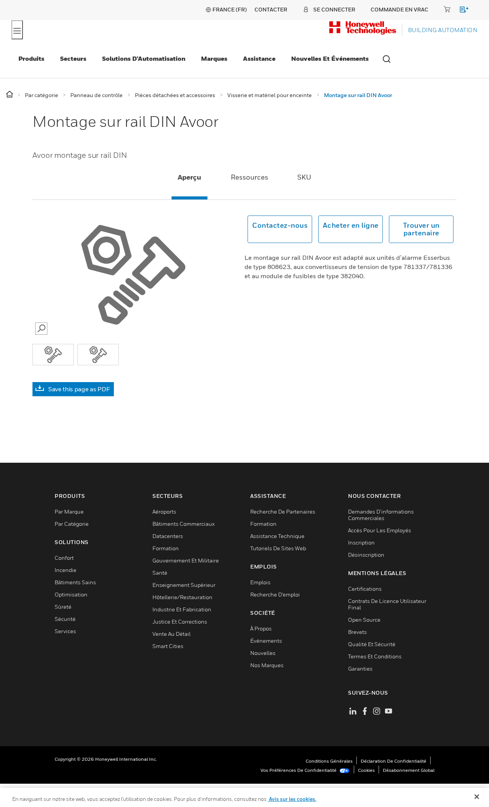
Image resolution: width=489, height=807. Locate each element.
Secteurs (73, 58)
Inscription (361, 542)
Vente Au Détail (171, 633)
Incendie (65, 570)
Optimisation (71, 594)
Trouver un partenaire (421, 229)
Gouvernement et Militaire (185, 560)
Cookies (366, 770)
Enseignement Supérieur (183, 585)
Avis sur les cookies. (292, 799)
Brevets (357, 632)
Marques (214, 58)
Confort (64, 557)
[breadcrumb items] (10, 95)
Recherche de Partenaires (282, 511)
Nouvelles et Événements (330, 58)
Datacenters (167, 536)
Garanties (360, 668)
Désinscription (366, 554)
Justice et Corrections (179, 621)
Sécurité (65, 619)
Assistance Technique (277, 536)
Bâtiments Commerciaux (183, 523)
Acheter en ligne (351, 225)
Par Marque (69, 511)
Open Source (364, 619)
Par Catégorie (72, 523)
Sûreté (63, 606)
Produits (31, 58)
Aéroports (164, 511)
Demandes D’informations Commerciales (381, 514)
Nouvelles (262, 653)
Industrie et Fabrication (181, 609)
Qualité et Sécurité (371, 644)
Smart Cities (167, 646)
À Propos (261, 628)
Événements (266, 640)
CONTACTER (270, 9)
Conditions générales (329, 761)
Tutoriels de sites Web (278, 548)
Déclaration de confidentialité (393, 761)
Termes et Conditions (375, 656)
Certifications (365, 588)
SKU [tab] (304, 177)
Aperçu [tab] (189, 177)
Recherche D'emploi (275, 594)
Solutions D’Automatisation (143, 58)
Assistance (259, 58)
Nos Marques (266, 665)
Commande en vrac (399, 9)
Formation (165, 548)
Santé (159, 572)
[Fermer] (476, 796)
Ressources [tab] (249, 177)
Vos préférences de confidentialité (299, 770)
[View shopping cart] (461, 11)
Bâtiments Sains (75, 582)
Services (65, 631)
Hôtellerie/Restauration (182, 597)
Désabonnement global (408, 770)
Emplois (260, 582)
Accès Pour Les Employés (379, 530)
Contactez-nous (280, 225)
